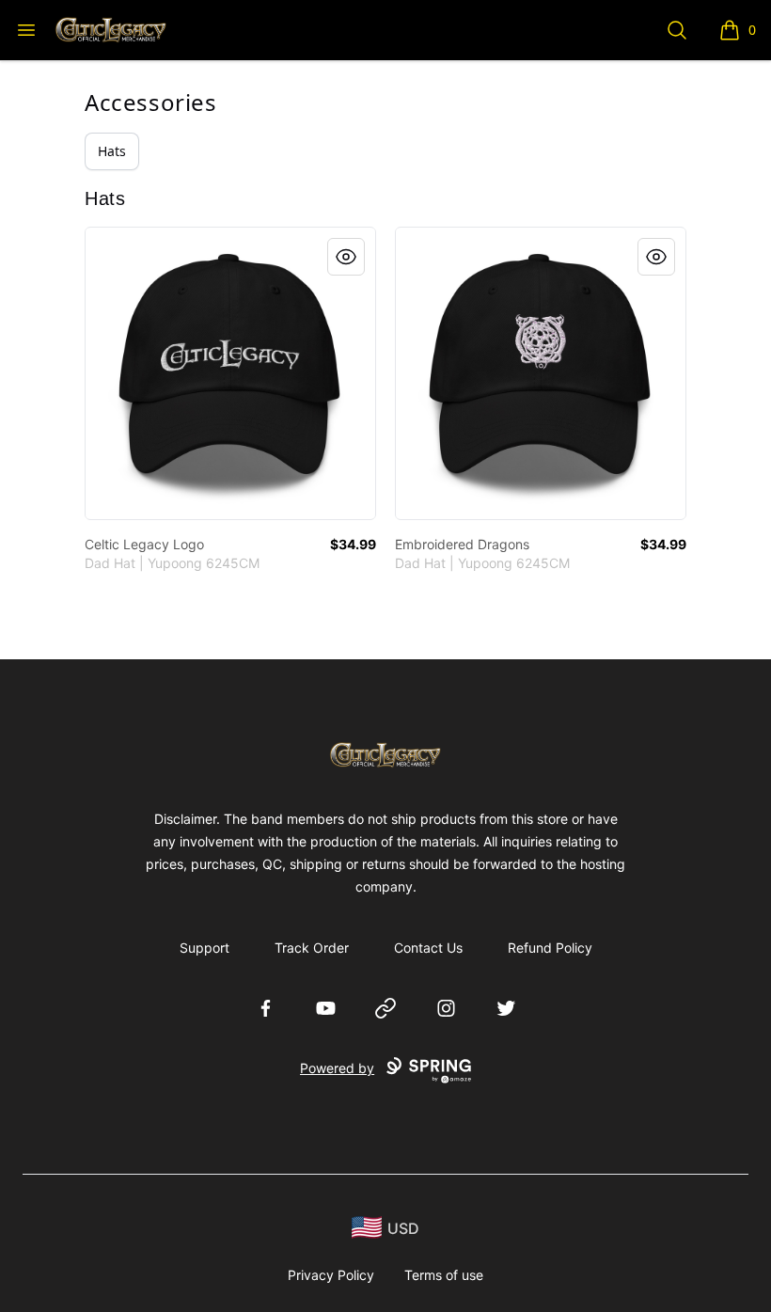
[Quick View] (346, 257)
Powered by (337, 1068)
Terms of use (443, 1275)
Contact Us (428, 948)
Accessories (151, 102)
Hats (112, 151)
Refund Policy (550, 948)
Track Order (312, 948)
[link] (230, 373)
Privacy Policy (331, 1275)
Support (204, 948)
